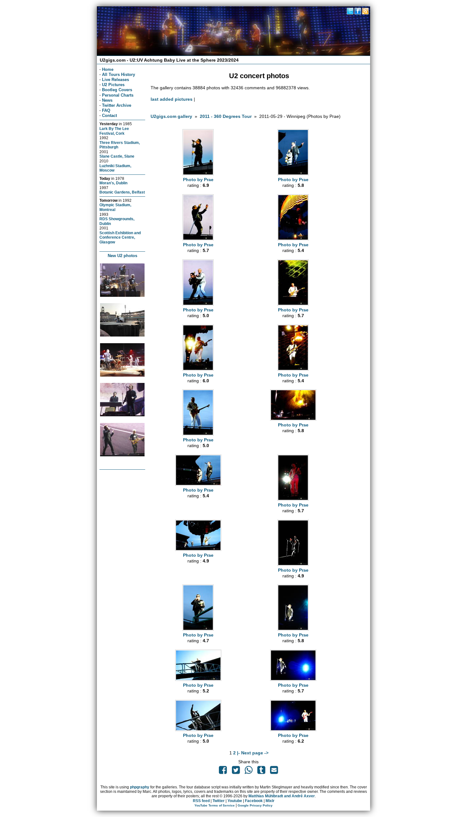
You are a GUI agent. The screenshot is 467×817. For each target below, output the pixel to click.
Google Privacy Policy (255, 805)
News (107, 100)
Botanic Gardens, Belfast (122, 192)
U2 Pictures (113, 84)
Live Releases (115, 79)
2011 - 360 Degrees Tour (226, 116)
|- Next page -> (252, 752)
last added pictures (172, 99)
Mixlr (270, 801)
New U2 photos (122, 255)
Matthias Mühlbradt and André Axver (281, 796)
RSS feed (201, 801)
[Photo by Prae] (198, 173)
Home (107, 69)
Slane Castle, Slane (116, 156)
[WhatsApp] (248, 771)
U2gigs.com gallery (171, 116)
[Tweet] (235, 771)
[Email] (274, 771)
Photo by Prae (198, 179)
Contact (109, 115)
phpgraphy (139, 787)
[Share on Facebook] (223, 771)
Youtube (234, 801)
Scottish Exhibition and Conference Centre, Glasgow (120, 237)
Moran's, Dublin (113, 183)
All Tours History (118, 74)
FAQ (106, 110)
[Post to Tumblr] (261, 771)
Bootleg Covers (117, 89)
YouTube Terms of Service (214, 805)
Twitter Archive (116, 105)
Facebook (254, 801)
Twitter (219, 801)
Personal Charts (117, 95)
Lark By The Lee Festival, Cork (114, 130)
